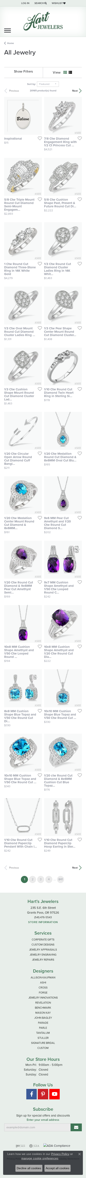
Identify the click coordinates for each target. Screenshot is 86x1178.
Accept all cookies (57, 1168)
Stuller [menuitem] (43, 1038)
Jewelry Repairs (43, 960)
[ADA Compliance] (56, 1145)
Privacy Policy (60, 1154)
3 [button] (41, 879)
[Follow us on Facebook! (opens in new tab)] (31, 1094)
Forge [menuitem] (43, 993)
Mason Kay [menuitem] (43, 1013)
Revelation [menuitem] (43, 1003)
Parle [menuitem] (43, 1028)
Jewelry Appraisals (43, 950)
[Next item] (37, 116)
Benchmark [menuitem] (43, 1008)
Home (10, 43)
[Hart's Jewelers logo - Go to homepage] (43, 21)
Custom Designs (43, 945)
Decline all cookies (29, 1168)
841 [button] (60, 879)
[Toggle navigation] (7, 30)
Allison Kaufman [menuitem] (43, 977)
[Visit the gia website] (34, 1146)
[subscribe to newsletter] (76, 1127)
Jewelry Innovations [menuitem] (43, 998)
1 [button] (26, 879)
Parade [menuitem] (43, 1023)
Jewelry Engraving (43, 955)
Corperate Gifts (43, 940)
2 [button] (32, 879)
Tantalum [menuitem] (43, 1033)
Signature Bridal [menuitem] (43, 1043)
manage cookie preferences (39, 1158)
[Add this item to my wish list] (38, 138)
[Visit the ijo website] (20, 1146)
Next (75, 91)
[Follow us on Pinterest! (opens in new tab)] (43, 1094)
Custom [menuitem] (43, 1048)
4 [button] (49, 879)
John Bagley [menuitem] (43, 1018)
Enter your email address (43, 1120)
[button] (24, 3)
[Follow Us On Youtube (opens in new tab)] (54, 1094)
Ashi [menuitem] (43, 982)
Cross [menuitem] (43, 988)
